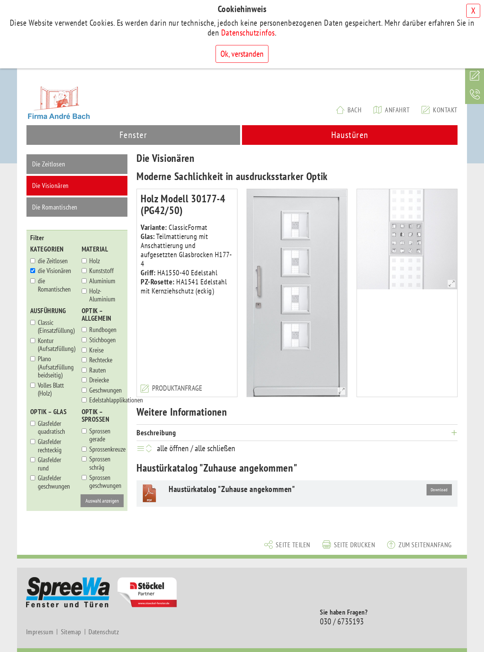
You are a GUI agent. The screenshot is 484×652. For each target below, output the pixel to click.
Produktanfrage (177, 388)
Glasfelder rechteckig (50, 446)
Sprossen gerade (99, 435)
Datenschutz (103, 632)
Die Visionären (50, 185)
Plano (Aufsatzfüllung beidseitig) (55, 367)
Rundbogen (102, 330)
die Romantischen (54, 285)
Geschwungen (105, 390)
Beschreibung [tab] (156, 433)
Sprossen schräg (99, 463)
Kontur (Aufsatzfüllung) (55, 345)
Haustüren (350, 135)
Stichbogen (102, 340)
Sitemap (71, 632)
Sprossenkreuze (106, 449)
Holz (94, 261)
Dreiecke (99, 380)
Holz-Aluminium (102, 295)
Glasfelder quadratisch (51, 427)
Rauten (97, 370)
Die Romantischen (55, 207)
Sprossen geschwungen (105, 481)
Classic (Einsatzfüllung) (55, 326)
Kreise (96, 350)
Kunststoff (101, 271)
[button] (287, 544)
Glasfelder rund (49, 464)
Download (439, 489)
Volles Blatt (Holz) (51, 389)
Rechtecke (100, 360)
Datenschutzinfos (248, 32)
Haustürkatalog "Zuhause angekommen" (232, 489)
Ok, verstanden (242, 53)
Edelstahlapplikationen (106, 400)
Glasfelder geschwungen (54, 482)
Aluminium (102, 281)
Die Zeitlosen (48, 164)
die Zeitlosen (53, 261)
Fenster (133, 135)
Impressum (39, 632)
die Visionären (54, 271)
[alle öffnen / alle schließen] (146, 448)
